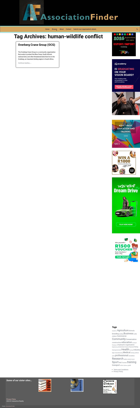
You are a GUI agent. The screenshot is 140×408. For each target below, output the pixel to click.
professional (121, 355)
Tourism (124, 362)
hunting (131, 350)
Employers (114, 345)
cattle (135, 334)
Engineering (115, 347)
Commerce (121, 336)
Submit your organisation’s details (84, 29)
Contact (68, 29)
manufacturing (119, 352)
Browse (54, 29)
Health (125, 349)
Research (117, 358)
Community (119, 339)
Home (47, 29)
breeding (115, 334)
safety (125, 359)
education (127, 342)
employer (134, 342)
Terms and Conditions (121, 370)
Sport (115, 362)
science (129, 359)
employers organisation (125, 345)
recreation (132, 355)
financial (131, 347)
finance (127, 347)
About (62, 29)
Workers (126, 365)
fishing (136, 347)
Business (128, 333)
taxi (120, 362)
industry (136, 350)
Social (133, 359)
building (121, 334)
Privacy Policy (118, 371)
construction (116, 342)
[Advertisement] (61, 84)
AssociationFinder (10, 406)
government (118, 350)
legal (113, 352)
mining (132, 352)
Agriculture (123, 330)
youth (129, 365)
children (114, 336)
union (121, 365)
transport (116, 365)
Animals (131, 331)
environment (121, 347)
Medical (126, 352)
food (113, 350)
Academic (114, 330)
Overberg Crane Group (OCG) (36, 44)
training (131, 362)
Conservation (131, 339)
